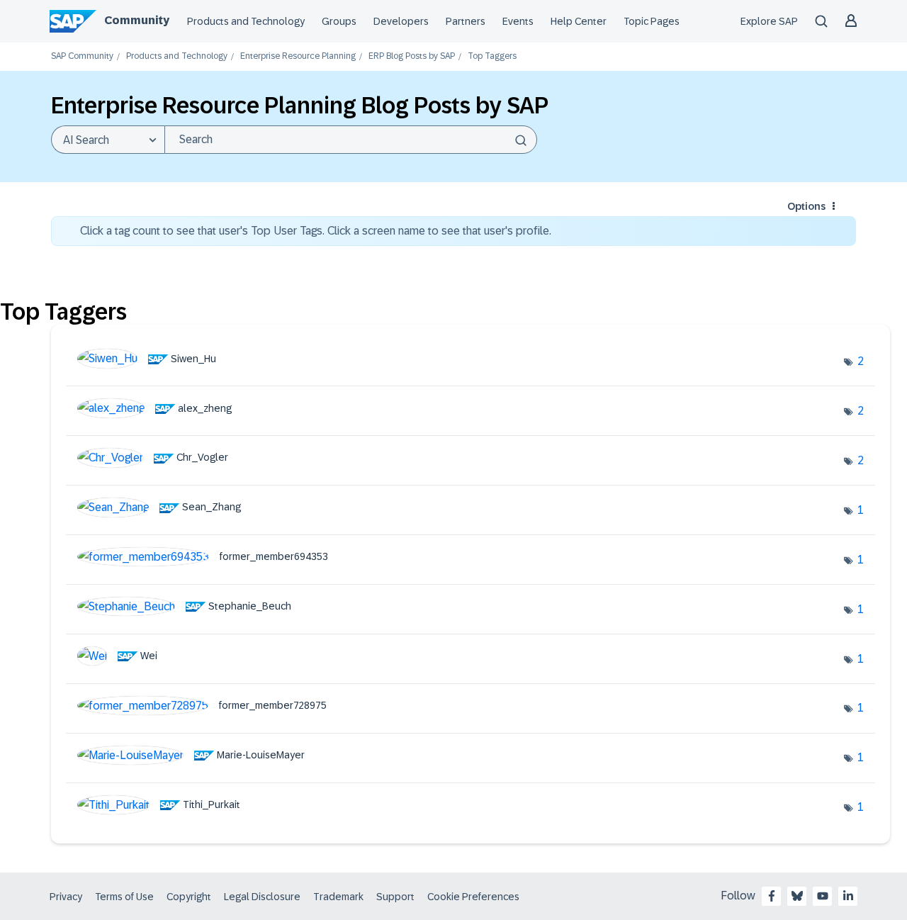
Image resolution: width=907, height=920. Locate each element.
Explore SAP (769, 21)
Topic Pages (652, 21)
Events (518, 21)
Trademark (338, 896)
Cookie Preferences (473, 896)
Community (136, 20)
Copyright (189, 896)
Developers (401, 21)
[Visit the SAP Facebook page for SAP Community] (771, 896)
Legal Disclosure (262, 896)
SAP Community (82, 56)
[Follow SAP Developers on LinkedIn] (848, 896)
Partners (465, 21)
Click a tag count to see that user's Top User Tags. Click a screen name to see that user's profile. (315, 231)
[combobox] (350, 139)
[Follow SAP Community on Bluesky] (797, 896)
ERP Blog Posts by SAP (411, 56)
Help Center (579, 21)
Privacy (66, 896)
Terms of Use (124, 896)
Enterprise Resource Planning (298, 56)
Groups (339, 21)
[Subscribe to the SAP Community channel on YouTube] (822, 896)
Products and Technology (246, 21)
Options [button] (806, 206)
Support (395, 896)
